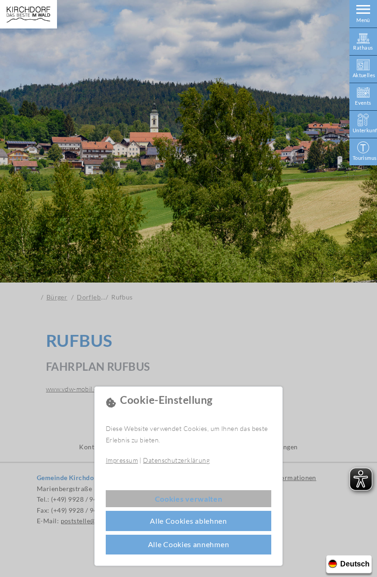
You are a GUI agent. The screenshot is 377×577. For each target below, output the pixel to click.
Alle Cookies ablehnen (188, 520)
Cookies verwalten (189, 498)
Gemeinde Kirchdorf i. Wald (28, 14)
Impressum (122, 460)
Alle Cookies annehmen (188, 544)
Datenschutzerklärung (176, 460)
